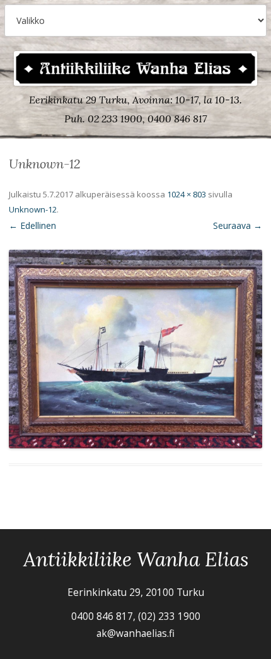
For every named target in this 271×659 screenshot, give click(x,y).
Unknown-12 (33, 209)
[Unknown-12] (135, 349)
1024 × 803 (186, 194)
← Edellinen (32, 225)
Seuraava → (237, 225)
